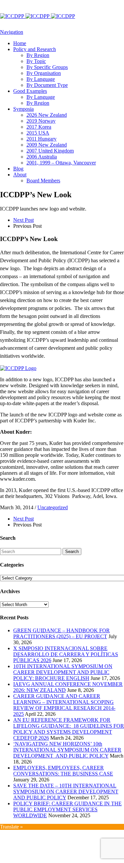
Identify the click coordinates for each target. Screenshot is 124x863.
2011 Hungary (41, 139)
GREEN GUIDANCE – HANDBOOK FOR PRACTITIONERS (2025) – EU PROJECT (61, 633)
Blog (18, 168)
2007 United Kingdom (50, 151)
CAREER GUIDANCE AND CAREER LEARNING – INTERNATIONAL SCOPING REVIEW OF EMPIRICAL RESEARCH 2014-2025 (64, 705)
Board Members (43, 180)
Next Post (23, 220)
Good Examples (30, 91)
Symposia (23, 109)
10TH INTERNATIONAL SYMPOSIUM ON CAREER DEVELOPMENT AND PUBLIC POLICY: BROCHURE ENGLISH (62, 672)
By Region (37, 55)
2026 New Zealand (46, 115)
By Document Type (47, 85)
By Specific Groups (47, 67)
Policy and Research (34, 49)
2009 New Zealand (46, 145)
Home (19, 43)
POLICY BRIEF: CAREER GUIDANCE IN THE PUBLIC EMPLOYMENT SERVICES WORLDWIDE (67, 809)
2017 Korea (38, 127)
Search (72, 551)
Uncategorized (52, 507)
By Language (40, 79)
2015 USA (37, 133)
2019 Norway (41, 121)
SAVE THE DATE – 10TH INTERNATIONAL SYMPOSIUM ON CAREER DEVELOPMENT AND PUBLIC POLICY (65, 791)
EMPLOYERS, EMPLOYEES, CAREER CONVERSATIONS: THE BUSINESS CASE (63, 770)
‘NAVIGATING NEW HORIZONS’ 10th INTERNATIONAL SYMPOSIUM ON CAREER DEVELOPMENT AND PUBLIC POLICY (67, 750)
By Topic (36, 61)
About (19, 174)
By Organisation (43, 73)
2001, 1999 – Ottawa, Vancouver (61, 162)
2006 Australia (41, 156)
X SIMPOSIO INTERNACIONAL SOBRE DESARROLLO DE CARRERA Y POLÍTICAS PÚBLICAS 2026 (65, 654)
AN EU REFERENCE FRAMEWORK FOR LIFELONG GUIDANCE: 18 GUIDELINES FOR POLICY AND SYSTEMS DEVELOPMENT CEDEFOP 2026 (68, 729)
